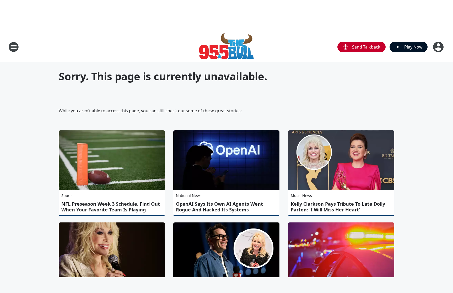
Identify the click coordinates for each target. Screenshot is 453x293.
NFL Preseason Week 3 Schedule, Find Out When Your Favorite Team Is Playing (110, 206)
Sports (67, 195)
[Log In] (439, 47)
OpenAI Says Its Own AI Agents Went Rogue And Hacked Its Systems (219, 206)
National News (189, 195)
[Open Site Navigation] (13, 47)
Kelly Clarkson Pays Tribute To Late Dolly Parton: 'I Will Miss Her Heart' (338, 206)
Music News (301, 195)
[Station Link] (226, 47)
